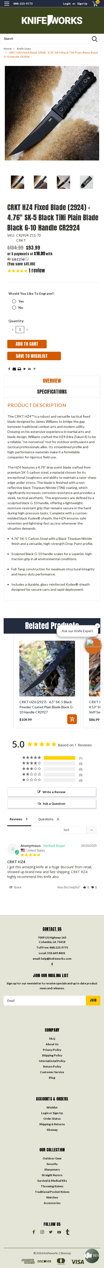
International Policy (52, 1061)
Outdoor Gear (52, 1158)
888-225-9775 (23, 3)
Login (67, 3)
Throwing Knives (52, 1186)
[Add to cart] (72, 719)
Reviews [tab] (16, 819)
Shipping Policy (52, 1055)
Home (8, 48)
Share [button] (17, 887)
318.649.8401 (56, 953)
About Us (52, 1044)
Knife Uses (24, 48)
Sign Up (82, 3)
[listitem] (47, 681)
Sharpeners (52, 1169)
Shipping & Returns (52, 1124)
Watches (52, 1197)
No (20, 307)
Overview (52, 380)
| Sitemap (65, 1253)
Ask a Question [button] (54, 803)
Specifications (52, 391)
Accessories (52, 1203)
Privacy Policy (52, 1050)
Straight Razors (52, 1175)
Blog (52, 1077)
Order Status (52, 1118)
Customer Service (52, 1072)
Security (52, 1164)
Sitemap (52, 1130)
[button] (30, 256)
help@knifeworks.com (56, 958)
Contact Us (52, 929)
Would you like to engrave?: (31, 293)
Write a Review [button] (54, 792)
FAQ (52, 1038)
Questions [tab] (45, 819)
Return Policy (52, 1066)
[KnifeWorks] (52, 20)
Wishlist (52, 1107)
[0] (92, 4)
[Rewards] (92, 1256)
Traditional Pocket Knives (52, 1192)
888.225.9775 (59, 947)
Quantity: (16, 321)
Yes (21, 301)
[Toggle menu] (6, 6)
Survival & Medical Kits (52, 1180)
